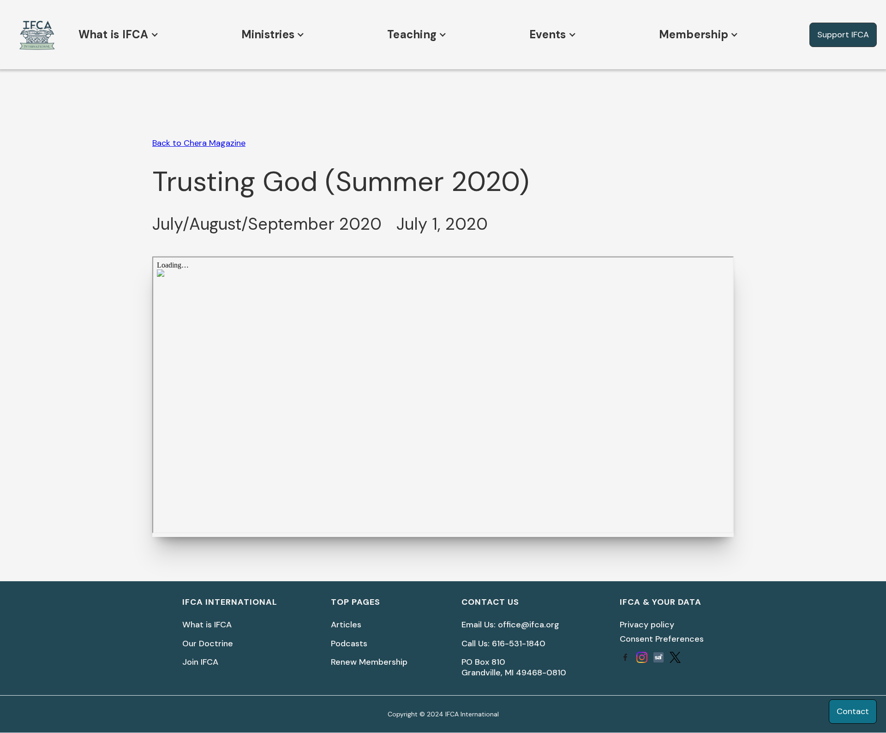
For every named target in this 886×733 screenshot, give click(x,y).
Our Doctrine (207, 643)
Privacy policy (647, 625)
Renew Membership (369, 662)
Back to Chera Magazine (198, 143)
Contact (853, 711)
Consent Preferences (662, 638)
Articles (346, 625)
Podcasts (349, 643)
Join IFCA (200, 662)
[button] (116, 34)
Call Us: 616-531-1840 (503, 643)
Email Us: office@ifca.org (510, 625)
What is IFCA (207, 625)
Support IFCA (843, 34)
